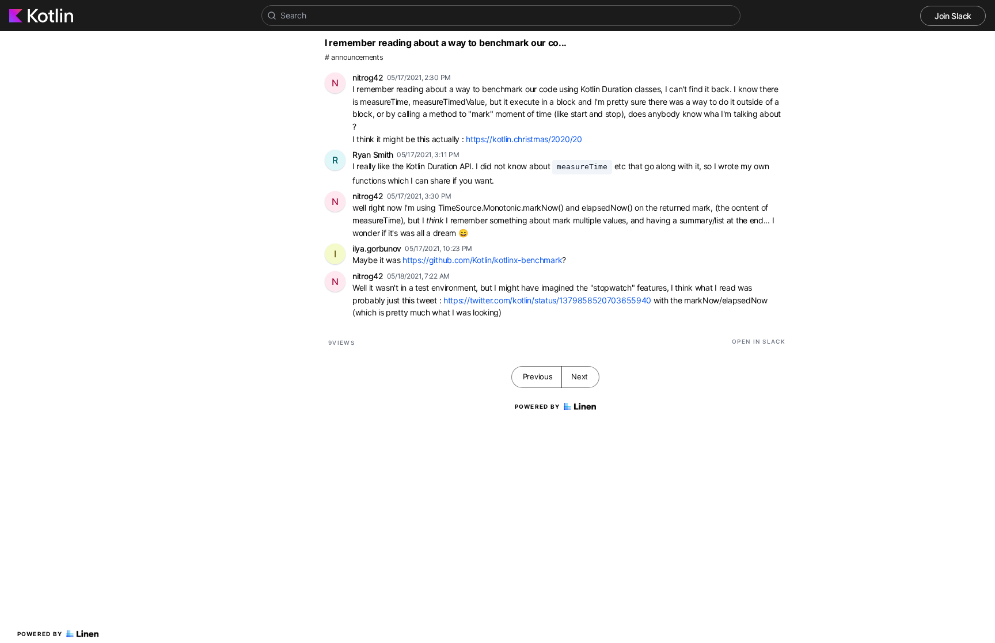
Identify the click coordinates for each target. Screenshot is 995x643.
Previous (538, 376)
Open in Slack (758, 341)
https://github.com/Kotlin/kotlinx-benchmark (482, 260)
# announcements (354, 57)
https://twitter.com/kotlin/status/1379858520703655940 (547, 300)
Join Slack (953, 16)
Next (579, 376)
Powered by (40, 633)
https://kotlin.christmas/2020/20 (524, 139)
